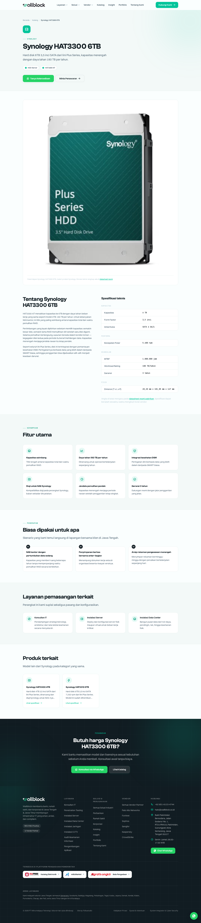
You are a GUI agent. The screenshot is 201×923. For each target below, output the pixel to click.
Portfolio (123, 5)
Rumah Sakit (99, 818)
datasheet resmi (106, 279)
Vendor (87, 5)
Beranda (26, 20)
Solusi (74, 5)
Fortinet (125, 815)
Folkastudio (87, 910)
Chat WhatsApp (165, 850)
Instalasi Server (71, 815)
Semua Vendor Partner (133, 804)
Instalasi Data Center (74, 821)
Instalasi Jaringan (72, 826)
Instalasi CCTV (71, 832)
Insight (111, 5)
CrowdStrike (128, 837)
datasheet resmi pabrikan (141, 398)
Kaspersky (127, 832)
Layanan (61, 5)
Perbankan (98, 813)
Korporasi (97, 824)
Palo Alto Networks (131, 810)
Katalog (100, 5)
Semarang (64, 895)
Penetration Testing (73, 810)
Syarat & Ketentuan (137, 910)
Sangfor (125, 826)
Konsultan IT (70, 804)
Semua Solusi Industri (103, 807)
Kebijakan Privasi (120, 910)
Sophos (125, 821)
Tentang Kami (137, 5)
